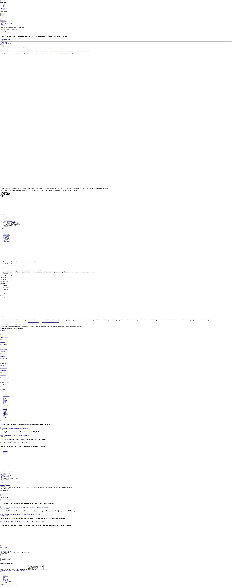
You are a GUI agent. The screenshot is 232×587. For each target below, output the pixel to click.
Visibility (2, 555)
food (4, 4)
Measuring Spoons (3, 379)
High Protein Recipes (4, 508)
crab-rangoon (5, 401)
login (5, 2)
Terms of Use (5, 579)
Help (4, 578)
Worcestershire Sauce (4, 337)
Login (1, 8)
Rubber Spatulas (3, 365)
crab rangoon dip (24, 53)
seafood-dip (5, 413)
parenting (4, 6)
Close (9, 558)
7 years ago (8, 473)
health (4, 5)
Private (7, 557)
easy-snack (5, 409)
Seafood (5, 39)
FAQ (4, 577)
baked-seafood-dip (6, 396)
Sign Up (5, 8)
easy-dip (4, 406)
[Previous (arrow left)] (0, 495)
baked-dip (5, 394)
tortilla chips (54, 53)
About (4, 573)
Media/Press (5, 576)
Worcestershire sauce (11, 221)
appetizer (62, 50)
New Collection (27, 552)
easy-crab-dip (5, 405)
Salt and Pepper (3, 356)
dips (3, 403)
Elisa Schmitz (3, 474)
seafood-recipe (5, 414)
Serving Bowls (2, 389)
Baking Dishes (2, 351)
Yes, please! (2, 31)
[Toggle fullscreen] (2, 494)
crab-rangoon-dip (6, 402)
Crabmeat (2, 332)
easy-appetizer (5, 404)
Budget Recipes (3, 522)
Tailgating (5, 418)
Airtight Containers (3, 384)
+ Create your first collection (5, 551)
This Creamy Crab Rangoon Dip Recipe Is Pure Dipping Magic (12, 570)
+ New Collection (4, 558)
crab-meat (5, 400)
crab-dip (4, 398)
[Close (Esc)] (0, 494)
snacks (4, 416)
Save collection (3, 559)
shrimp (4, 415)
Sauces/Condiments (4, 515)
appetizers (5, 392)
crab (4, 397)
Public (3, 557)
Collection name (3, 553)
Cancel (9, 559)
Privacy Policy (5, 580)
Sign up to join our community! (6, 23)
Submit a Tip (2, 9)
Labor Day (5, 410)
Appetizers (9, 39)
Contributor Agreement (7, 581)
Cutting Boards (3, 370)
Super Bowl (5, 417)
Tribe (1, 477)
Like (1, 473)
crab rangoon (23, 50)
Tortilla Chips (2, 346)
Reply (3, 473)
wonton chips (10, 53)
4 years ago (7, 479)
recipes (4, 411)
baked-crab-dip (6, 393)
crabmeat (13, 223)
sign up (1, 2)
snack (35, 53)
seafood (57, 50)
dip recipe (49, 50)
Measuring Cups (3, 375)
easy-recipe (5, 408)
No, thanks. (7, 31)
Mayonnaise (2, 342)
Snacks (1, 39)
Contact (4, 575)
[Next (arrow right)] (2, 495)
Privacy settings (15, 585)
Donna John (2, 470)
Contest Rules (5, 582)
